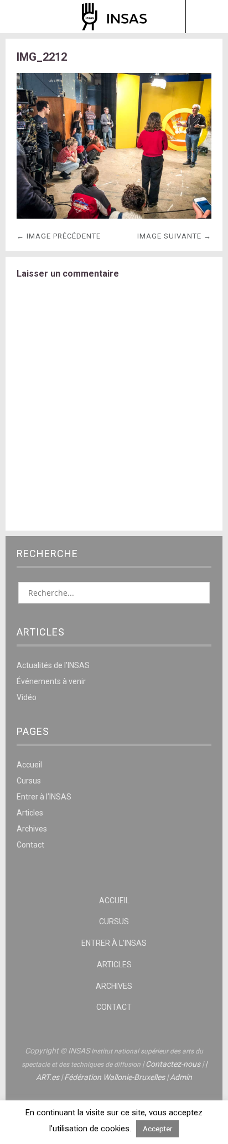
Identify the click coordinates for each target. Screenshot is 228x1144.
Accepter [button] (157, 1129)
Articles (30, 812)
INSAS (114, 16)
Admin (181, 1077)
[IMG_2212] (114, 215)
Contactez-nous (173, 1064)
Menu (21, 16)
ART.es (47, 1077)
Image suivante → (174, 236)
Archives (32, 828)
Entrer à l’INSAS (44, 796)
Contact (30, 844)
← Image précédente (59, 236)
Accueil (29, 764)
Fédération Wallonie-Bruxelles (114, 1077)
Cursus (29, 780)
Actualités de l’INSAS (53, 665)
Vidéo (27, 697)
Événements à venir (51, 681)
